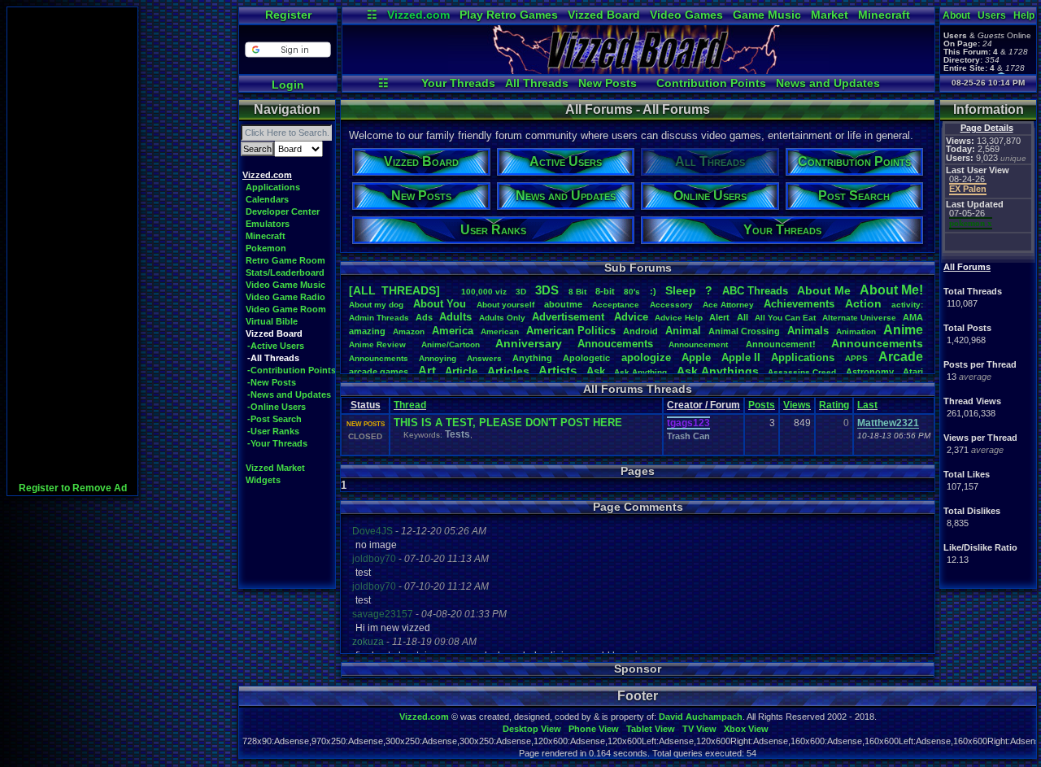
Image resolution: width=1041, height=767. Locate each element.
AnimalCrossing (744, 331)
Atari (913, 372)
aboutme (563, 304)
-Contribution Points (291, 370)
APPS (856, 358)
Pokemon (266, 248)
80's (632, 291)
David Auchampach (701, 716)
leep (680, 290)
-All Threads (273, 358)
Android (640, 331)
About (956, 15)
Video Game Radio (285, 297)
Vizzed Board (604, 14)
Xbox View (746, 729)
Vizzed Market (275, 468)
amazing (367, 331)
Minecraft (884, 14)
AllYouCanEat (785, 317)
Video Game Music (285, 285)
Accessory (671, 304)
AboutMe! (891, 290)
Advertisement (570, 317)
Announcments (378, 358)
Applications (273, 187)
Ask (595, 371)
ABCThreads (755, 291)
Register (288, 14)
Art (427, 370)
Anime (903, 330)
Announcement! (781, 344)
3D (521, 291)
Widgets (263, 480)
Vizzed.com (418, 14)
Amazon (409, 331)
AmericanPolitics (571, 331)
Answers (484, 358)
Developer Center (283, 211)
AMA (913, 317)
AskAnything (640, 372)
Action (863, 303)
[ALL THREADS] (394, 290)
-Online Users (276, 407)
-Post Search (274, 419)
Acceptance (615, 304)
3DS (547, 290)
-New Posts (271, 382)
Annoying (437, 358)
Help (1023, 15)
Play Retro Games (509, 14)
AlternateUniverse (859, 317)
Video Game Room (286, 309)
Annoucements (615, 344)
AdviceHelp (679, 317)
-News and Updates (289, 394)
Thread (410, 405)
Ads (424, 317)
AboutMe (824, 290)
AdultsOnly (502, 317)
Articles (508, 370)
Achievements (799, 304)
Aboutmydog (376, 304)
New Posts (607, 82)
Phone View (593, 729)
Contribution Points (711, 82)
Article (461, 371)
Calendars (267, 199)
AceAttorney (728, 304)
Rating (834, 405)
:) (653, 291)
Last (867, 405)
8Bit (577, 291)
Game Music (767, 14)
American (500, 331)
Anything (532, 358)
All (742, 317)
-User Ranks (273, 431)
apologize (646, 357)
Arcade (900, 357)
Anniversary (528, 343)
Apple (696, 357)
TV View (699, 729)
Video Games (686, 14)
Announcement (699, 344)
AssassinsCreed (802, 372)
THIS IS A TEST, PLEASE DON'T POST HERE (508, 422)
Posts (761, 405)
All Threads (536, 82)
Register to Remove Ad (73, 488)
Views (797, 405)
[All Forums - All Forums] (638, 69)
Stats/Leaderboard (285, 272)
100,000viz (484, 291)
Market (829, 14)
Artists (557, 370)
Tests (457, 434)
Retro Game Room (285, 260)
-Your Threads (277, 443)
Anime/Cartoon (450, 344)
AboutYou (439, 304)
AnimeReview (377, 344)
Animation (856, 331)
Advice (631, 317)
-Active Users (275, 346)
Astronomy (870, 372)
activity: (907, 304)
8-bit (605, 291)
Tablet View (650, 729)
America (452, 331)
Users (992, 15)
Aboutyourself (505, 304)
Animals (808, 331)
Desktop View (532, 729)
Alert (719, 317)
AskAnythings (718, 370)
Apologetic (586, 358)
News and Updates (828, 82)
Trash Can (688, 436)
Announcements (877, 343)
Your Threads (458, 82)
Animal (683, 331)
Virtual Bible (272, 321)
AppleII (740, 357)
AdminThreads (379, 317)
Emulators (268, 224)
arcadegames (378, 372)
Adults (455, 317)
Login (288, 84)
